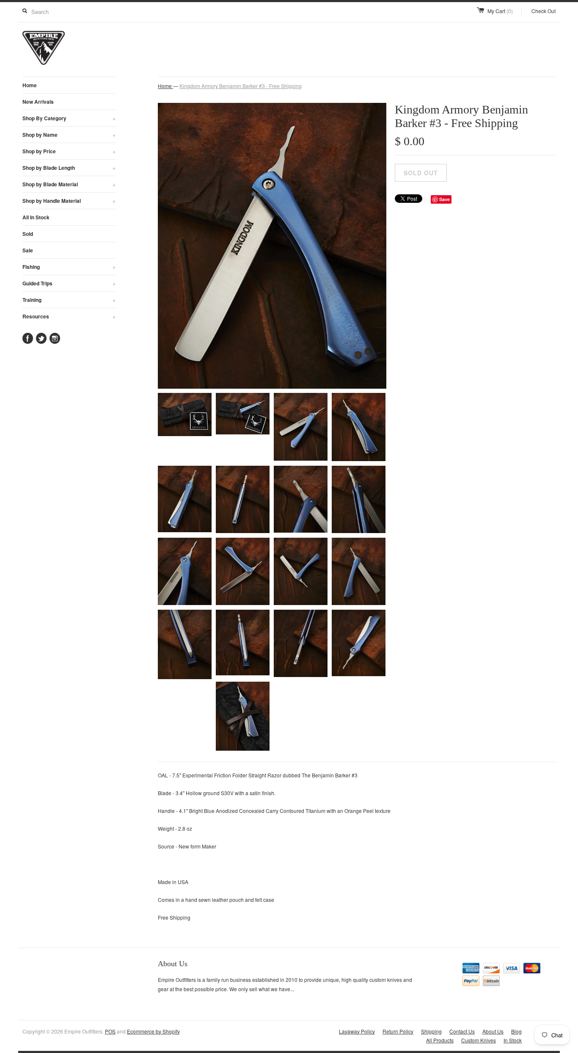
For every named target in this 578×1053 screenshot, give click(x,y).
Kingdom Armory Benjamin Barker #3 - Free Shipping (240, 85)
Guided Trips (69, 283)
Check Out (543, 10)
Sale (27, 250)
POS (110, 1031)
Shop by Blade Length (69, 167)
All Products (440, 1040)
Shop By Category (69, 118)
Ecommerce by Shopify (153, 1031)
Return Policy (398, 1031)
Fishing (69, 267)
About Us (493, 1031)
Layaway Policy (357, 1031)
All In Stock (36, 217)
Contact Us (462, 1031)
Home (29, 85)
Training (69, 300)
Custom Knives (478, 1040)
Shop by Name (69, 134)
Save (444, 199)
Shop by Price (69, 151)
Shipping (431, 1031)
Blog (516, 1031)
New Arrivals (38, 101)
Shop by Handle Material (69, 201)
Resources (69, 316)
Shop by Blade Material (69, 184)
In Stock (513, 1040)
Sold (27, 234)
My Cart (500, 10)
